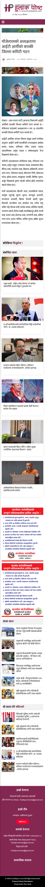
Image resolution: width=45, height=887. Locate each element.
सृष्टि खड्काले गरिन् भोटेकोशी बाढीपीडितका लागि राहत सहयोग (28, 692)
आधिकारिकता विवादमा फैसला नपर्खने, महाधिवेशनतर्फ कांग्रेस (18, 489)
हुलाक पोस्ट (11, 59)
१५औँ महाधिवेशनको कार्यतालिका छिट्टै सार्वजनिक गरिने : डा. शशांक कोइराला (22, 326)
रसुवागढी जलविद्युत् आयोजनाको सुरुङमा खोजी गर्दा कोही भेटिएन (28, 642)
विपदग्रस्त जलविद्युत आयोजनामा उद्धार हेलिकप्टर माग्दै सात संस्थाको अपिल (29, 668)
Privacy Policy (18, 881)
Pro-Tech (27, 884)
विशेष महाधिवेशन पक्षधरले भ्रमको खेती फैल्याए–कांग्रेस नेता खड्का (21, 407)
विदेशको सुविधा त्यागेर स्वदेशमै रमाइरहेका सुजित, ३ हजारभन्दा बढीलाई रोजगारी (28, 716)
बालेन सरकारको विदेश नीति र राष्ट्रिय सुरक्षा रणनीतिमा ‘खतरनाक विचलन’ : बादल (19, 448)
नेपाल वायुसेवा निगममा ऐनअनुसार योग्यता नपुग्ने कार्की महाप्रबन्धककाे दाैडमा (29, 631)
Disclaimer (28, 881)
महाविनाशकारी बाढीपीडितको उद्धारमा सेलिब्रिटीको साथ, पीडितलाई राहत (27, 741)
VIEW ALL (22, 822)
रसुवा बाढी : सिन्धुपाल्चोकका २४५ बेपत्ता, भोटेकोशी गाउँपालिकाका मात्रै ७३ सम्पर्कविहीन (29, 681)
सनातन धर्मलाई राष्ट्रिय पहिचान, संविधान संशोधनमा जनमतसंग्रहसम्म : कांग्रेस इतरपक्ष (19, 367)
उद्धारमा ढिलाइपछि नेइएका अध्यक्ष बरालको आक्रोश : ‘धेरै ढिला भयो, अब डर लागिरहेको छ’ (29, 656)
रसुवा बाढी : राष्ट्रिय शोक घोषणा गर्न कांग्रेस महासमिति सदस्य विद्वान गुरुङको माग (19, 285)
